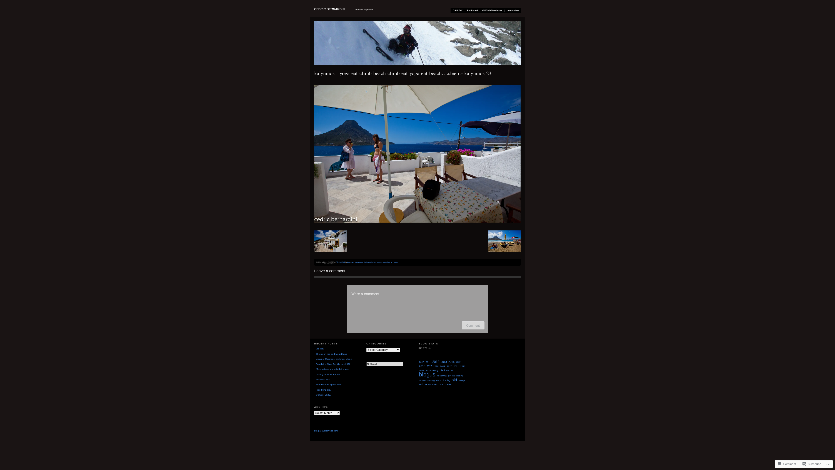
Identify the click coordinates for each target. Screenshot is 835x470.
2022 (463, 366)
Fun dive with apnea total (328, 384)
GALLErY (458, 10)
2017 (429, 366)
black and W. (446, 370)
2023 (421, 370)
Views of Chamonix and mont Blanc (334, 359)
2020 (449, 366)
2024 (428, 370)
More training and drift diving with (332, 369)
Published (472, 10)
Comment (473, 325)
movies (422, 380)
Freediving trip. (323, 390)
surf (441, 384)
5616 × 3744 (340, 262)
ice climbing (458, 375)
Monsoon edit (323, 379)
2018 (436, 366)
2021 (456, 366)
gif (449, 375)
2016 (422, 366)
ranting (431, 380)
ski (454, 379)
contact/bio (513, 10)
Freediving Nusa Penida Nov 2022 (333, 364)
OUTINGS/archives (492, 10)
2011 (428, 362)
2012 (435, 362)
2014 (451, 362)
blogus (427, 374)
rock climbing (443, 380)
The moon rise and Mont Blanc (331, 354)
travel (448, 384)
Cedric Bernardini (330, 9)
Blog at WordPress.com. (326, 431)
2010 (421, 362)
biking (435, 370)
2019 (442, 366)
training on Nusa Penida (328, 374)
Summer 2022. (323, 395)
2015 (458, 362)
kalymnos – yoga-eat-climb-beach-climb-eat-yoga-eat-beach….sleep (386, 73)
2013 (444, 362)
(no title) (320, 348)
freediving (442, 375)
